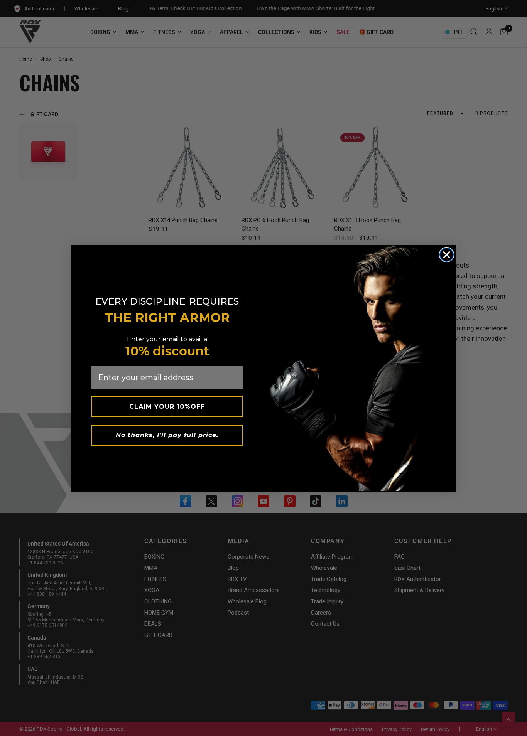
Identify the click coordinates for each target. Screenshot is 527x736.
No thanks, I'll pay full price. (167, 435)
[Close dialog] (446, 254)
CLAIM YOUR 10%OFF (167, 406)
